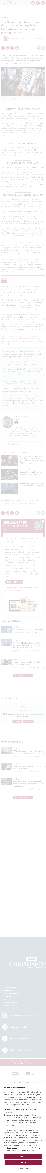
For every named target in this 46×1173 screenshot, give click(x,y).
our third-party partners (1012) (30, 1097)
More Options (23, 1168)
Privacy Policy (12, 1148)
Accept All (23, 1157)
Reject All (23, 1162)
